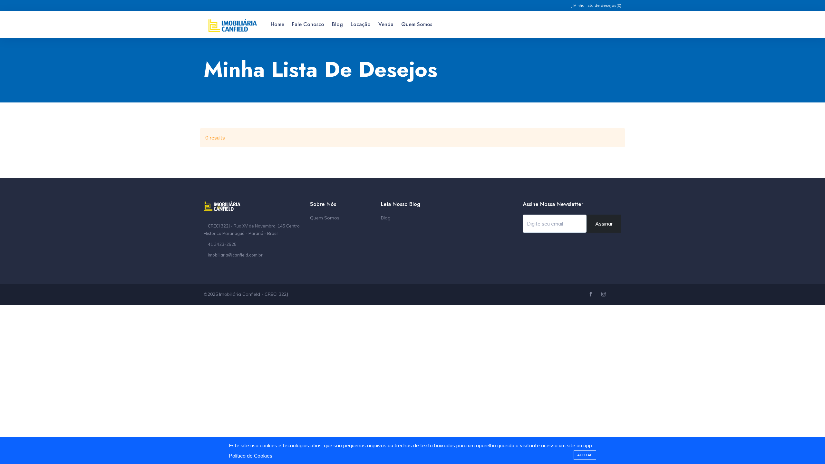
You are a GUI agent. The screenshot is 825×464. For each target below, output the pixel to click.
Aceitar (585, 455)
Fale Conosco (308, 24)
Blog (337, 24)
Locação (361, 24)
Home (277, 24)
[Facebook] (591, 294)
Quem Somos (416, 24)
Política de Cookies (250, 455)
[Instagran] (604, 294)
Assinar (604, 223)
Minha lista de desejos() (596, 5)
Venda (385, 24)
